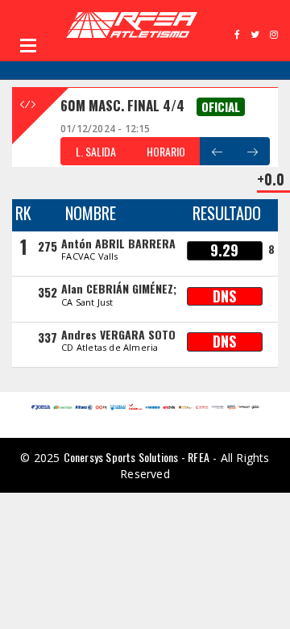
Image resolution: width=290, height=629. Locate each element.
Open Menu (28, 45)
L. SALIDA (96, 151)
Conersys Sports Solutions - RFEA (136, 456)
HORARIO (166, 151)
